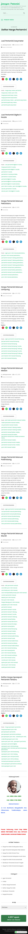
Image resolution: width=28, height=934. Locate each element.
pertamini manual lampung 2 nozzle (11, 351)
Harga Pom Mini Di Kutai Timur (11, 853)
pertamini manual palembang (9, 519)
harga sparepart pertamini (12, 727)
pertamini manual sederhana (9, 641)
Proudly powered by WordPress (14, 931)
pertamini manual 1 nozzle (8, 609)
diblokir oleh (13, 918)
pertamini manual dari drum (9, 621)
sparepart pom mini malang (9, 754)
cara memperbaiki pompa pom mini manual (13, 592)
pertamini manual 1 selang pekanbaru (12, 258)
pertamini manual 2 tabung (9, 617)
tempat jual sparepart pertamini (10, 761)
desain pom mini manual (8, 597)
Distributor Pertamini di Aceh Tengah (13, 863)
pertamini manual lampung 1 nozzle (11, 346)
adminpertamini (7, 45)
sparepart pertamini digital (9, 744)
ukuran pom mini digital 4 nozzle (10, 191)
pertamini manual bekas (8, 619)
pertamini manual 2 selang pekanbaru (12, 262)
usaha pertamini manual (8, 667)
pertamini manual (6, 607)
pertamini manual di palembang (10, 516)
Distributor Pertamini (8, 891)
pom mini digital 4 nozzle (19, 186)
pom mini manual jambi (8, 650)
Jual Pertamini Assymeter (12, 41)
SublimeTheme (21, 929)
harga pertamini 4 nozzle (8, 167)
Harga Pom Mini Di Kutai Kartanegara (13, 866)
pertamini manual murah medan (10, 442)
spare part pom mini (7, 741)
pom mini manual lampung (9, 358)
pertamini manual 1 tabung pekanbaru (12, 260)
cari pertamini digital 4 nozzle (13, 164)
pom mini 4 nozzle (6, 186)
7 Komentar (5, 124)
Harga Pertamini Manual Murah (12, 534)
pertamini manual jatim (8, 626)
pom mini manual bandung (9, 648)
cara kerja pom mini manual (9, 590)
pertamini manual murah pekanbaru (11, 272)
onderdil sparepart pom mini (9, 739)
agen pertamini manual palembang (15, 509)
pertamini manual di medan (9, 434)
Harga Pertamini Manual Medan (12, 369)
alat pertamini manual (11, 585)
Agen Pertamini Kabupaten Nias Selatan (14, 850)
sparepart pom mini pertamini (10, 756)
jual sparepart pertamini (8, 732)
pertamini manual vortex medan (10, 445)
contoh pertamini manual (8, 595)
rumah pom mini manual (8, 660)
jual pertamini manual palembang (11, 514)
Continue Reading (8, 86)
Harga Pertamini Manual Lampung (12, 288)
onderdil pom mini (21, 736)
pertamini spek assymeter (8, 105)
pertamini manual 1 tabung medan (11, 427)
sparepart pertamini (20, 741)
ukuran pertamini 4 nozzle (8, 189)
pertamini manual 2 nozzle (8, 614)
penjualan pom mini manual (9, 605)
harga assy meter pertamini (13, 90)
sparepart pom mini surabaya (9, 759)
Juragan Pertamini (10, 3)
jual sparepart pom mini (8, 736)
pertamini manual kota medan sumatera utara (12, 437)
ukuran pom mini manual (8, 665)
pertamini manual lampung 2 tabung (11, 353)
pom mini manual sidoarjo (8, 653)
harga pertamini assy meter (9, 95)
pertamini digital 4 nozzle (8, 179)
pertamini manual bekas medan (10, 432)
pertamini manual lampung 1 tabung (11, 348)
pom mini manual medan (8, 447)
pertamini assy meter (7, 100)
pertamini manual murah (8, 633)
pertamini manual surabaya (9, 643)
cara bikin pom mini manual (9, 588)
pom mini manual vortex (8, 657)
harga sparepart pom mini (8, 729)
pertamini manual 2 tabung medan (11, 430)
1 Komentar (5, 210)
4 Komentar (5, 686)
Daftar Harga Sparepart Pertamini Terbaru (11, 678)
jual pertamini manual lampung (10, 341)
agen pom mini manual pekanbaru (15, 253)
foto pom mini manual (7, 600)
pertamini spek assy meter (9, 102)
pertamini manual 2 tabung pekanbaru (12, 265)
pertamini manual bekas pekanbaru (11, 270)
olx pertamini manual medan (9, 425)
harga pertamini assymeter (9, 97)
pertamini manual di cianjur (9, 624)
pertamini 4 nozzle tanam (8, 176)
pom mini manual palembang (9, 521)
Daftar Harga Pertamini (9, 885)
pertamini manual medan (8, 440)
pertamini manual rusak (8, 638)
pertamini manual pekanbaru (9, 275)
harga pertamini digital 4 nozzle (10, 169)
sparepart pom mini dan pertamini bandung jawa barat (13, 748)
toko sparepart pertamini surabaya (11, 764)
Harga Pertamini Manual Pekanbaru (12, 202)
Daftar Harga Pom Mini (9, 888)
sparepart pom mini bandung (9, 746)
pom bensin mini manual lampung (11, 356)
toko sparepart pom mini (8, 766)
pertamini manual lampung (9, 344)
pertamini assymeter (20, 100)
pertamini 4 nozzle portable (9, 174)
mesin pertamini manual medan (10, 422)
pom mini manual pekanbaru (9, 277)
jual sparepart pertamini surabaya (11, 734)
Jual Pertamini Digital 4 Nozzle (11, 116)
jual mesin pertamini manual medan (15, 420)
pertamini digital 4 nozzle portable (11, 181)
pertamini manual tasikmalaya (10, 645)
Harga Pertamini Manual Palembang (12, 458)
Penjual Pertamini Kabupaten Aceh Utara (14, 856)
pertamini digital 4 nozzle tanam (10, 184)
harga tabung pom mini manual (10, 602)
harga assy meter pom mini (9, 93)
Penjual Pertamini (7, 894)
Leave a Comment (7, 47)
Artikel (4, 881)
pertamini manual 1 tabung (9, 612)
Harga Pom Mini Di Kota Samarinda (12, 859)
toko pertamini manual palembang (11, 523)
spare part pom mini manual (9, 662)
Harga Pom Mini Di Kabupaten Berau (13, 847)
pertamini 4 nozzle (6, 172)
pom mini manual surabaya (9, 655)
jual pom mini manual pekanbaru (10, 255)
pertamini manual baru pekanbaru (11, 267)
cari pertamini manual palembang (11, 511)
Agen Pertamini (7, 878)
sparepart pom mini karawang (10, 751)
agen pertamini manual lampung (14, 339)
